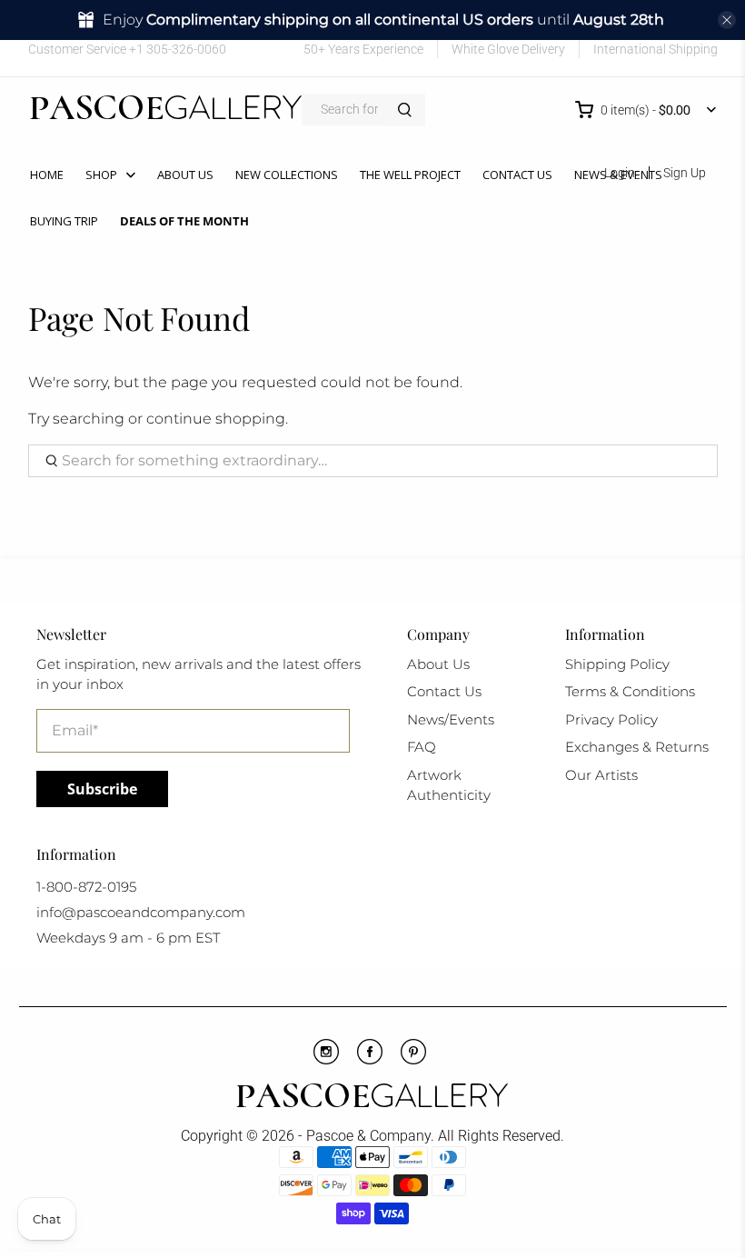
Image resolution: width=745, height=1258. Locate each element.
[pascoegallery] (166, 110)
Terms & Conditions (630, 691)
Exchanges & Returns (637, 746)
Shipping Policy (617, 664)
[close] (727, 20)
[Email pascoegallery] (173, 67)
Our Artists (601, 775)
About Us (185, 174)
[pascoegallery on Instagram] (120, 67)
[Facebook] (369, 1060)
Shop (101, 174)
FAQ (421, 746)
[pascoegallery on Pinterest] (94, 67)
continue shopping (215, 418)
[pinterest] (413, 1060)
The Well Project (410, 174)
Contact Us (517, 174)
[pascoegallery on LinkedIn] (146, 67)
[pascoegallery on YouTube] (67, 67)
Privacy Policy (611, 719)
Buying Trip (64, 221)
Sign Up (684, 172)
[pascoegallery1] (372, 1098)
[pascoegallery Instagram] (326, 1060)
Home (47, 174)
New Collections (286, 174)
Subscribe (102, 789)
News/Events (450, 719)
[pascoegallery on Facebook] (41, 67)
